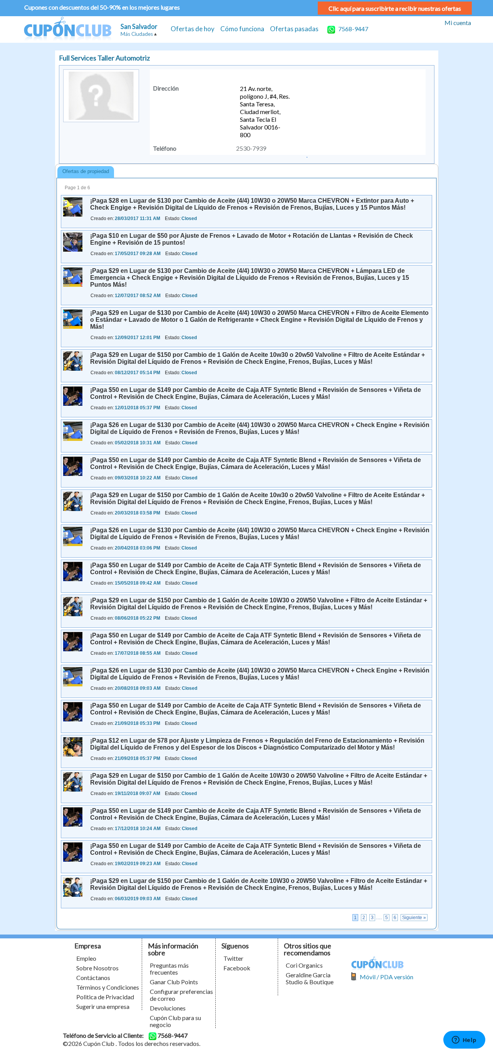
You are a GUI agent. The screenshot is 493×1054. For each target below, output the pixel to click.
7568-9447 (352, 28)
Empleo (86, 958)
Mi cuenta (457, 22)
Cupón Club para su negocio (175, 1021)
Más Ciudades (137, 34)
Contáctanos (93, 977)
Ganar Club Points (174, 981)
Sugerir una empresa (102, 1006)
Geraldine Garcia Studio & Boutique (310, 978)
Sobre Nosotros (97, 968)
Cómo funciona (242, 29)
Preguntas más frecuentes (169, 969)
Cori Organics (304, 965)
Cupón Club (67, 29)
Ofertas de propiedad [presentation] (85, 171)
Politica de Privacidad (105, 996)
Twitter (233, 958)
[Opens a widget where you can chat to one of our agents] (464, 1040)
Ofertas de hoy (193, 29)
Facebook (236, 968)
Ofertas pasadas (294, 29)
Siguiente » (414, 917)
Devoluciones (168, 1008)
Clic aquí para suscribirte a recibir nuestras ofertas (395, 8)
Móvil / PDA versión (386, 976)
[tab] (85, 172)
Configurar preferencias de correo (181, 995)
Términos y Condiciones (107, 987)
